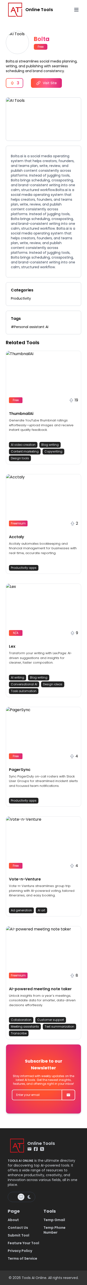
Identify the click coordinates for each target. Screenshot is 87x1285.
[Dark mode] (29, 1197)
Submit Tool (18, 1235)
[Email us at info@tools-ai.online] (29, 1149)
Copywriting (53, 451)
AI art (41, 910)
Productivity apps (23, 568)
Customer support (50, 1020)
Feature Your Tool (23, 1243)
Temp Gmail (54, 1219)
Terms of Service (22, 1258)
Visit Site (50, 83)
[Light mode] (13, 1197)
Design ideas (52, 684)
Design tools (20, 458)
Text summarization (59, 1026)
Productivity (21, 298)
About (13, 1219)
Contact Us (18, 1227)
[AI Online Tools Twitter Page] (42, 1149)
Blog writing (50, 445)
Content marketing (25, 451)
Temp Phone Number (54, 1230)
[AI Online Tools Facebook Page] (36, 1149)
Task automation (23, 691)
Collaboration (21, 1020)
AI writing (17, 677)
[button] (43, 407)
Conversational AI (24, 684)
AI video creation (23, 445)
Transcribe (19, 1033)
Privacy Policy (20, 1250)
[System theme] (21, 1197)
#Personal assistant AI (29, 326)
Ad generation (21, 910)
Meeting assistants (25, 1026)
